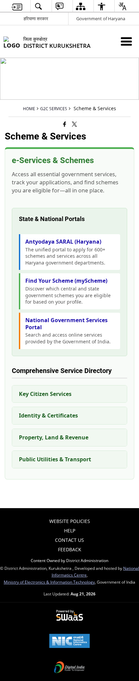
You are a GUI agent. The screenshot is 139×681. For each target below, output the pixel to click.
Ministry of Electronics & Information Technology (49, 582)
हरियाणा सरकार (36, 19)
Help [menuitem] (69, 530)
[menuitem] (16, 6)
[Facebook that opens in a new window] (64, 124)
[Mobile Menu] (126, 41)
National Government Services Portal (66, 324)
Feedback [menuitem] (69, 549)
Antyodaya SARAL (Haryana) (63, 241)
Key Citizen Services (45, 394)
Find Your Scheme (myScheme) (66, 280)
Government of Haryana (100, 19)
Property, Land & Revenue (53, 437)
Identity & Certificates (48, 415)
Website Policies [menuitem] (69, 521)
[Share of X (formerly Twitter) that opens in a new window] (74, 124)
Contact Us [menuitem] (69, 540)
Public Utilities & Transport (55, 459)
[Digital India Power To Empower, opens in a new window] (69, 668)
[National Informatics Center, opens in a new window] (69, 641)
